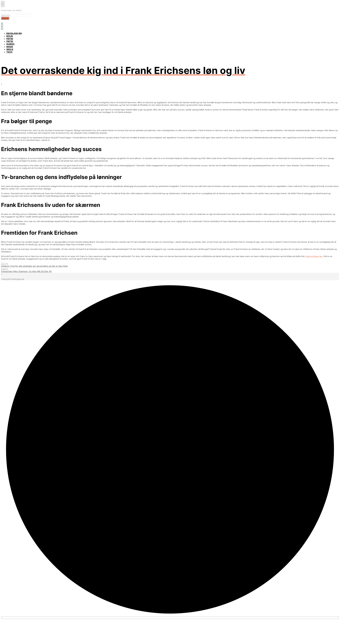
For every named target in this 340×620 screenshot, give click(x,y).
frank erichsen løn (313, 256)
